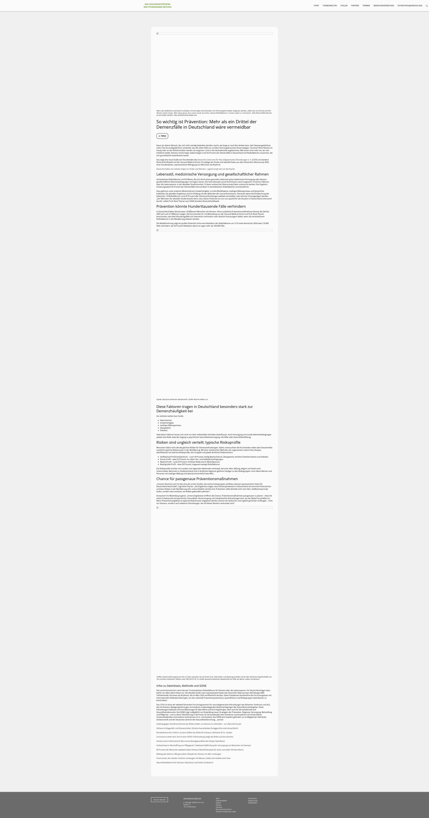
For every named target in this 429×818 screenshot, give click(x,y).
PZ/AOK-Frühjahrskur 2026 (410, 5)
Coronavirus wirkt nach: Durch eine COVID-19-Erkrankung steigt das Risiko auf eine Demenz (194, 737)
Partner (355, 5)
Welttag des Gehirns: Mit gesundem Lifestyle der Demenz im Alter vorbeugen (188, 754)
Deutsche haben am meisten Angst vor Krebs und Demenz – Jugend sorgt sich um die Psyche (195, 169)
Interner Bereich (159, 800)
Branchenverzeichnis (384, 5)
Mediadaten (252, 803)
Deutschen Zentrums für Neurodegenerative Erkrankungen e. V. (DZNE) (228, 159)
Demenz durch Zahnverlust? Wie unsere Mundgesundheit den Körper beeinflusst (190, 741)
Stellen (344, 5)
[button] (427, 5)
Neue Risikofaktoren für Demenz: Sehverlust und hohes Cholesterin (184, 762)
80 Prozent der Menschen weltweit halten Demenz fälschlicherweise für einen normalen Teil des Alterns (200, 749)
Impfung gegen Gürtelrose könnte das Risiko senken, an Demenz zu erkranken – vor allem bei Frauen (198, 724)
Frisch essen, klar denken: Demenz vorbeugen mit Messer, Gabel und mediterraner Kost (193, 758)
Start (316, 5)
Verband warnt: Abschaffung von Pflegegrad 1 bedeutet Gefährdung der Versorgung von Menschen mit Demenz (203, 745)
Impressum (252, 798)
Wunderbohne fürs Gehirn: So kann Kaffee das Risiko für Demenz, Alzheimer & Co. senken (194, 732)
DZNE (162, 704)
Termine (366, 5)
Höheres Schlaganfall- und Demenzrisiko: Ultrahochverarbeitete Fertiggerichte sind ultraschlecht (197, 728)
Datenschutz (253, 801)
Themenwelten (330, 5)
